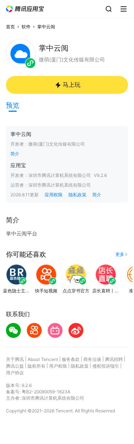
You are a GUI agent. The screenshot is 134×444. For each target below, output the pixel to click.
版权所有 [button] (36, 366)
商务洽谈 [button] (92, 359)
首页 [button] (10, 26)
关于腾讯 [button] (15, 359)
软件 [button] (26, 26)
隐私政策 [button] (77, 194)
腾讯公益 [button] (15, 366)
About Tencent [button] (43, 359)
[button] (25, 8)
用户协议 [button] (15, 372)
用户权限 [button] (58, 366)
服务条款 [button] (71, 359)
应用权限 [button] (54, 194)
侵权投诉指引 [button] (105, 366)
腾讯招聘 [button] (114, 359)
